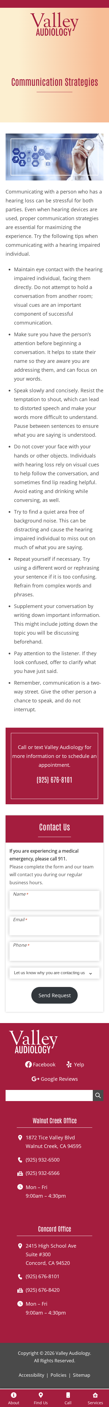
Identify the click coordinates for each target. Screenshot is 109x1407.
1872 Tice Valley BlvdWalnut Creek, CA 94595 (53, 1141)
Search (98, 1095)
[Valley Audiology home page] (54, 23)
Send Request (55, 995)
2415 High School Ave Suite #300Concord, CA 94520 (51, 1254)
